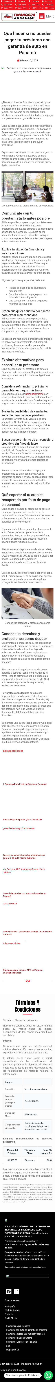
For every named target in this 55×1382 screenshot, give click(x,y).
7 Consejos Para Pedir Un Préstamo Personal (25, 784)
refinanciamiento (34, 394)
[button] (46, 16)
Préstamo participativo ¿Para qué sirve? (22, 819)
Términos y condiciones (13, 1370)
